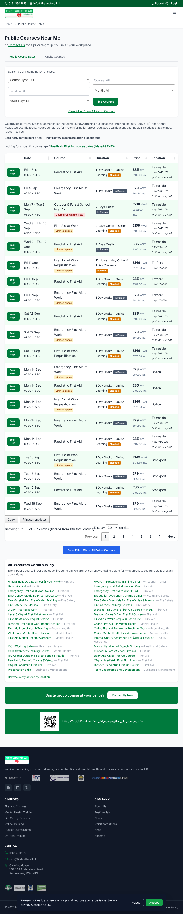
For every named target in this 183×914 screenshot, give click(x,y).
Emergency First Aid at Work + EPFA (117, 586)
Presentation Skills (19, 669)
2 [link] (114, 536)
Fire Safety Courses (17, 818)
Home (8, 24)
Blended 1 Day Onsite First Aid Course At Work (123, 609)
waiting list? (76, 214)
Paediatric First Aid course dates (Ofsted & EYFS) (82, 146)
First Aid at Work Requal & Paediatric (117, 619)
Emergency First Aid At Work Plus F (116, 591)
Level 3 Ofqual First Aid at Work (28, 614)
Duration (102, 158)
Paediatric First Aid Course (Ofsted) (30, 660)
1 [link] (105, 536)
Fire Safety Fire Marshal (23, 605)
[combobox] (49, 80)
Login (174, 3)
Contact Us (16, 45)
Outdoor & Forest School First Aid (115, 651)
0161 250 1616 (18, 3)
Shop (98, 829)
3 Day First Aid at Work (22, 609)
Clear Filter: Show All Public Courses (91, 111)
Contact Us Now (122, 695)
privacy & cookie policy (35, 904)
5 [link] (141, 536)
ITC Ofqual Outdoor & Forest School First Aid (36, 655)
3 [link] (123, 536)
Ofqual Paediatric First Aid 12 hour (115, 660)
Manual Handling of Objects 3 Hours (117, 646)
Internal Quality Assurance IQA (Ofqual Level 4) (124, 637)
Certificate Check (106, 824)
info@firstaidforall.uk (47, 3)
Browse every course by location (29, 677)
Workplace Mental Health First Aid (29, 633)
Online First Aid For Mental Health (115, 623)
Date (27, 158)
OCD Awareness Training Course (29, 651)
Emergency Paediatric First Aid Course (33, 595)
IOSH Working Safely (21, 646)
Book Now (12, 172)
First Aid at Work (66, 225)
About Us (100, 806)
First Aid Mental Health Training (28, 628)
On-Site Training (15, 835)
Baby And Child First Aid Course (114, 655)
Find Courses (105, 101)
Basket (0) (161, 3)
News (98, 818)
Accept (154, 902)
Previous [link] (91, 536)
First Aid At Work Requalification (28, 619)
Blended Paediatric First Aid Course (116, 665)
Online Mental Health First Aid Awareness (120, 633)
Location (158, 158)
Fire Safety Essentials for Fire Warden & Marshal (124, 600)
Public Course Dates (22, 56)
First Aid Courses (15, 806)
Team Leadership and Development (117, 669)
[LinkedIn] (17, 787)
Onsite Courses (55, 56)
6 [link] (151, 536)
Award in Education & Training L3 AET (118, 581)
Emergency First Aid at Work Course (31, 591)
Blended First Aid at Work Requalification (34, 623)
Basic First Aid (17, 586)
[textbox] (135, 80)
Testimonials (102, 812)
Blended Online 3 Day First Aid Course (118, 614)
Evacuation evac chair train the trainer (118, 595)
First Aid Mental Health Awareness (29, 637)
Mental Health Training (19, 812)
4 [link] (132, 536)
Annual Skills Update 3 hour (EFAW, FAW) (34, 581)
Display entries (111, 527)
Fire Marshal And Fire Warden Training (32, 600)
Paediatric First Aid (68, 172)
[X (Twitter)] (27, 787)
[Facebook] (8, 787)
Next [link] (171, 536)
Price (136, 158)
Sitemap (100, 835)
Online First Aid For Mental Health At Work (120, 628)
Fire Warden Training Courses (113, 605)
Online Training (14, 824)
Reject (136, 902)
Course (59, 158)
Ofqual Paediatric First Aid (25, 665)
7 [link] (159, 536)
